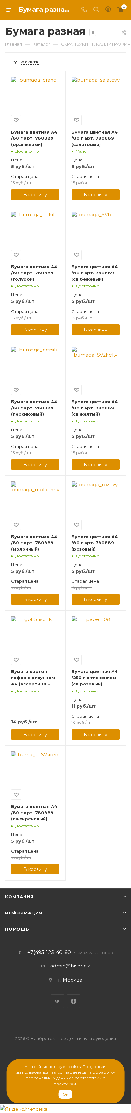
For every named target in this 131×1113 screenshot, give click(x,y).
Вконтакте (57, 1001)
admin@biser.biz (70, 966)
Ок (65, 1094)
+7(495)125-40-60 (49, 952)
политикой (65, 1083)
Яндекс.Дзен (73, 1001)
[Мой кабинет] (108, 10)
